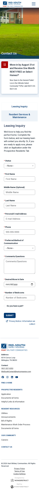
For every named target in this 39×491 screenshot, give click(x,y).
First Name (9, 174)
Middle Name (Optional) (14, 187)
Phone (7, 227)
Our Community (8, 435)
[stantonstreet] (19, 486)
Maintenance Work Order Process (15, 424)
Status (7, 161)
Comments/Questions (14, 256)
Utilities (4, 413)
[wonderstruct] (19, 480)
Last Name (9, 200)
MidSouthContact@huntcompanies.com (16, 372)
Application (6, 394)
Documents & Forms (10, 398)
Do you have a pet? (15, 306)
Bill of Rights (6, 421)
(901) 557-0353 (7, 368)
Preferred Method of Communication (14, 241)
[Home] (13, 4)
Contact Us (6, 447)
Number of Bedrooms (14, 292)
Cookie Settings (19, 474)
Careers (4, 440)
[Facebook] (2, 377)
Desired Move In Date (14, 279)
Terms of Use (19, 471)
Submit (10, 315)
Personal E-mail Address (15, 214)
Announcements (8, 417)
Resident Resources (10, 409)
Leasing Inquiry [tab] (19, 106)
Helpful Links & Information (12, 402)
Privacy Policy (19, 469)
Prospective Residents (11, 390)
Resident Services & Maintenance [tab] (19, 116)
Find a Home (6, 383)
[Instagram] (7, 377)
